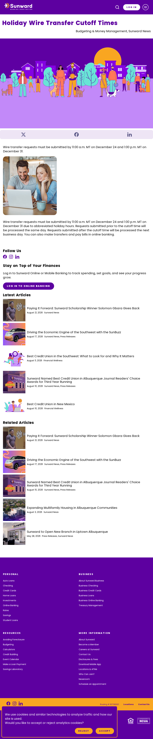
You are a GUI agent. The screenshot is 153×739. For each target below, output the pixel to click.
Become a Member (89, 644)
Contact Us (85, 654)
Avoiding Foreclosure (14, 639)
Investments (9, 600)
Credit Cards (9, 590)
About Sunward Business (91, 580)
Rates (6, 610)
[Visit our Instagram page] (11, 257)
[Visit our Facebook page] (5, 257)
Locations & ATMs (88, 669)
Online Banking (10, 605)
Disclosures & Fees (88, 659)
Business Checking (88, 585)
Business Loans (86, 595)
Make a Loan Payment (14, 664)
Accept (105, 730)
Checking (8, 585)
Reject (83, 730)
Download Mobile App (90, 664)
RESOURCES (12, 633)
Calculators (9, 649)
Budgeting (8, 644)
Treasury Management (91, 605)
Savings (7, 615)
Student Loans (10, 620)
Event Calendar (11, 659)
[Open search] (117, 7)
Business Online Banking (91, 600)
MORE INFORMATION (94, 633)
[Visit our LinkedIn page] (17, 257)
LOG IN (132, 7)
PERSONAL (11, 574)
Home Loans (9, 595)
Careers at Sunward (89, 649)
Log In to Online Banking (28, 286)
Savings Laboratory (13, 669)
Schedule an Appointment (92, 684)
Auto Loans (8, 580)
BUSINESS (86, 574)
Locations (128, 704)
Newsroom (84, 679)
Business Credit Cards (90, 590)
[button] (146, 7)
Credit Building (10, 654)
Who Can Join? (86, 674)
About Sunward (87, 639)
